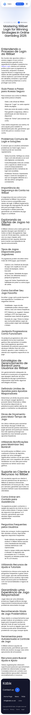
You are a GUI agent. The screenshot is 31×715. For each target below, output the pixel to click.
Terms (18, 709)
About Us (6, 709)
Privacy (12, 709)
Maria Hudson (24, 22)
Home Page (8, 697)
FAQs (23, 697)
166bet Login (5, 66)
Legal (22, 709)
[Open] (26, 4)
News (17, 697)
